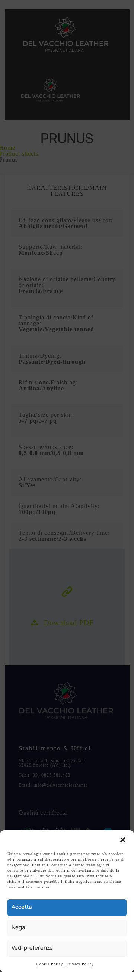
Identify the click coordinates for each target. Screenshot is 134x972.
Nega (18, 927)
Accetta (22, 907)
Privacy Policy (80, 964)
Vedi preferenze (32, 948)
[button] (123, 839)
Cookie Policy (49, 964)
